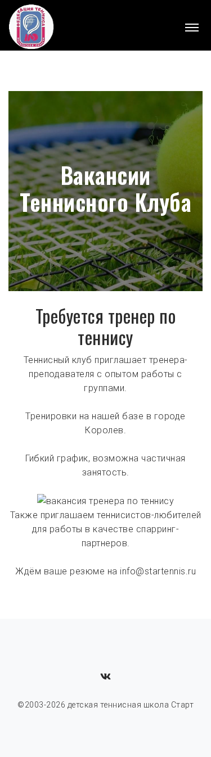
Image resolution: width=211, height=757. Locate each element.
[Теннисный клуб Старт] (31, 27)
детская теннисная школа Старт (131, 704)
